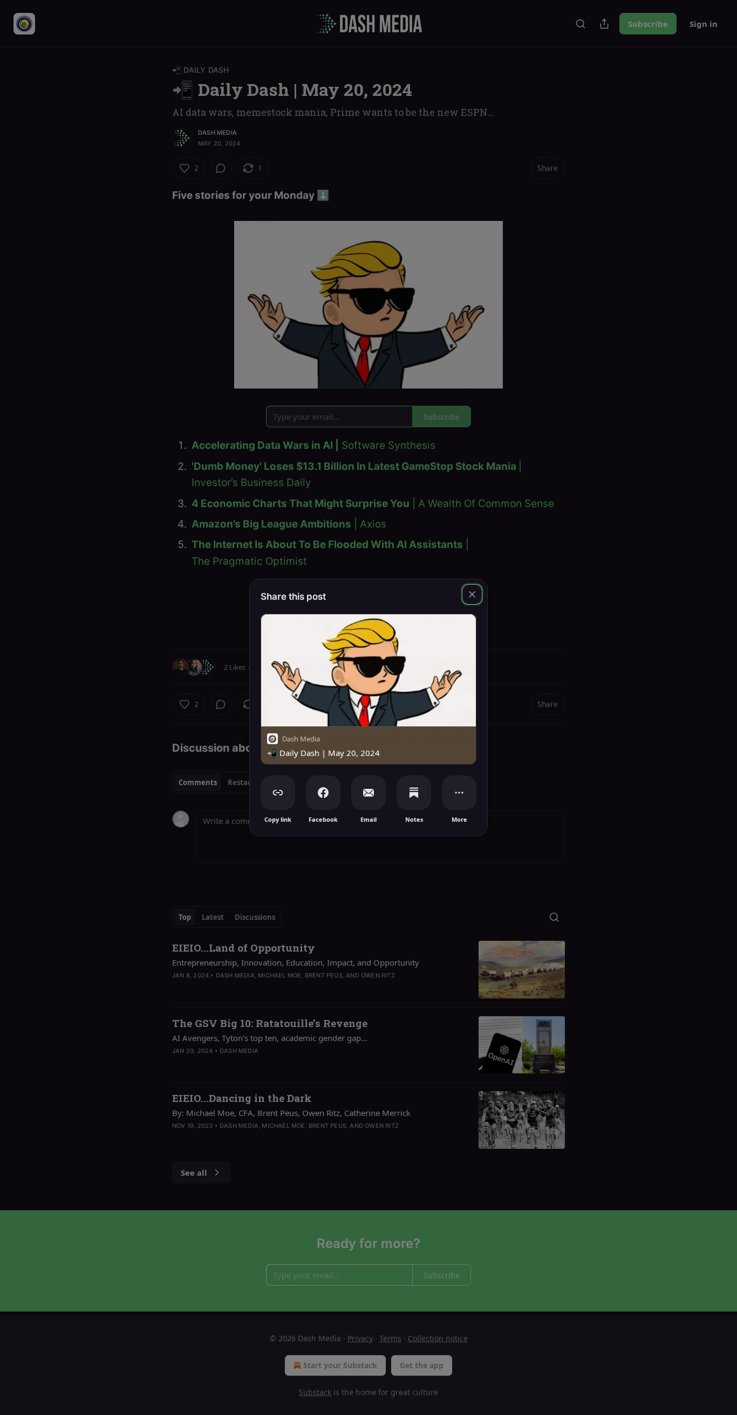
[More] (459, 792)
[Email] (368, 792)
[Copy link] (278, 792)
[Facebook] (323, 792)
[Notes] (414, 792)
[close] (472, 594)
